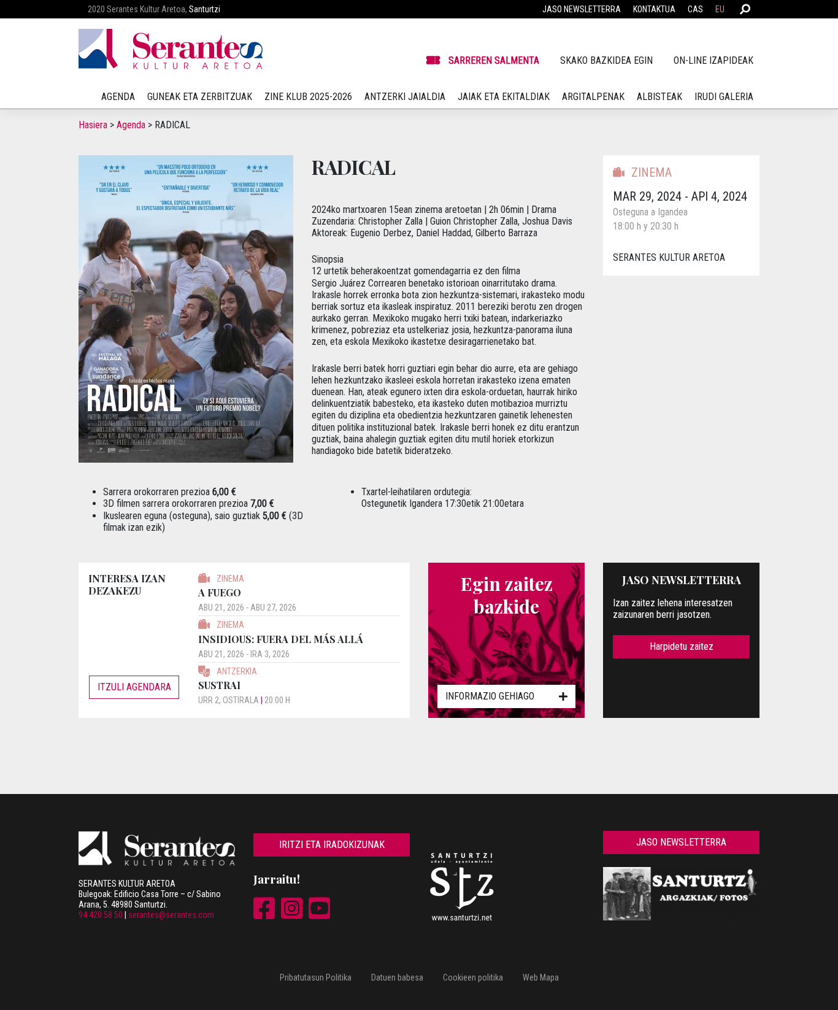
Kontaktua (654, 9)
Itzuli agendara (134, 687)
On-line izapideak (713, 60)
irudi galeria (723, 96)
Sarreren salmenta (493, 60)
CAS (695, 9)
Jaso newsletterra (581, 9)
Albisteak (659, 96)
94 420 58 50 (101, 915)
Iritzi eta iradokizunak (332, 844)
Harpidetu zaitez (681, 646)
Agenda (131, 125)
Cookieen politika (473, 977)
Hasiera (93, 125)
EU (720, 9)
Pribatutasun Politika (316, 977)
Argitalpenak (593, 96)
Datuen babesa (397, 977)
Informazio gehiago (489, 696)
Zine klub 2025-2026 (308, 96)
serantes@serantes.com (171, 915)
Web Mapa (541, 977)
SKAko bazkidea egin (606, 60)
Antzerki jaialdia (404, 96)
